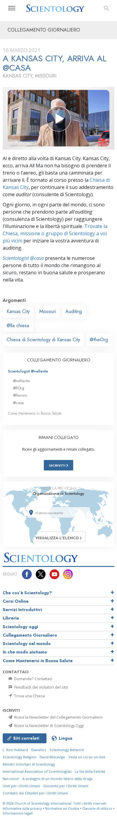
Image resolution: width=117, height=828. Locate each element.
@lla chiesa (18, 325)
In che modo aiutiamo (25, 652)
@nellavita (21, 381)
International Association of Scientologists (37, 771)
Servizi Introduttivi (22, 610)
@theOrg (99, 339)
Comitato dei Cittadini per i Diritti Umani (35, 793)
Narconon (11, 778)
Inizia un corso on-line (87, 757)
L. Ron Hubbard (15, 749)
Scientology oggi (20, 627)
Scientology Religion (19, 757)
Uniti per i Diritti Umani (21, 786)
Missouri (47, 311)
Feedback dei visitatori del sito (40, 687)
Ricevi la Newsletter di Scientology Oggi (48, 725)
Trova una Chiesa (29, 696)
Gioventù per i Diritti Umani (65, 786)
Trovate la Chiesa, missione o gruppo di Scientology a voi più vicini (55, 233)
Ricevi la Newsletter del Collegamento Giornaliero (58, 717)
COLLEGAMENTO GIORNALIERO (58, 360)
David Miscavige (52, 757)
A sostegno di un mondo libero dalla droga (57, 778)
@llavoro (20, 395)
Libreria (11, 618)
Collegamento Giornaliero (30, 635)
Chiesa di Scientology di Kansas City (43, 339)
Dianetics (38, 749)
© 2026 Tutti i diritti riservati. (55, 803)
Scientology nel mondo (27, 644)
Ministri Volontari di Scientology (29, 764)
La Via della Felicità (90, 771)
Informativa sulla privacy (22, 808)
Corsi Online (15, 601)
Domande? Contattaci (32, 678)
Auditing (73, 311)
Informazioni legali (18, 813)
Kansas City (18, 311)
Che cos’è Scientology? (27, 593)
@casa (18, 403)
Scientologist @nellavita (28, 371)
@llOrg (18, 388)
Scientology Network (67, 749)
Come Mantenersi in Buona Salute (34, 413)
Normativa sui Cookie (62, 808)
